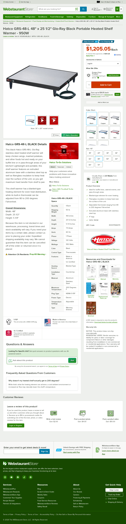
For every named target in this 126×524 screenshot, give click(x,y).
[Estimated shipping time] (97, 182)
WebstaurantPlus (9, 489)
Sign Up (44, 451)
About (53, 167)
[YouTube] (11, 477)
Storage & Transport (106, 17)
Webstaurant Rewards (11, 492)
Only (88, 45)
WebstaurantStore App (11, 495)
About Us (76, 489)
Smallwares (42, 17)
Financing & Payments (81, 498)
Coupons (40, 498)
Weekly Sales (42, 495)
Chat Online (112, 499)
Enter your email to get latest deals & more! (25, 447)
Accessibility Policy (47, 514)
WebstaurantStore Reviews (47, 504)
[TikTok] (24, 477)
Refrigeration (30, 17)
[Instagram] (5, 477)
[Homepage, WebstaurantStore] (18, 9)
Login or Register (15, 425)
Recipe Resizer (9, 501)
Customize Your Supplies (12, 498)
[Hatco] (103, 240)
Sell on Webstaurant (80, 504)
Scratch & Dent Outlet (45, 492)
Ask (72, 360)
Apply (118, 95)
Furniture (92, 17)
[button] (30, 120)
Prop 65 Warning (37, 254)
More (118, 17)
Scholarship (77, 501)
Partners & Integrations (12, 504)
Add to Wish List (103, 102)
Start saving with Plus (71, 452)
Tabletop (70, 17)
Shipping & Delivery (115, 502)
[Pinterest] (31, 477)
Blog (39, 489)
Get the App (25, 2)
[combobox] (58, 9)
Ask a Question (72, 135)
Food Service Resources (46, 501)
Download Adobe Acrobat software (105, 322)
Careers (76, 495)
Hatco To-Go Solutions (60, 162)
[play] (64, 151)
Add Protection (114, 75)
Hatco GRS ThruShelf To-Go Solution (62, 190)
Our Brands (77, 492)
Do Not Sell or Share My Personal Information (73, 514)
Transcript (60, 167)
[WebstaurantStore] (34, 463)
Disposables (81, 17)
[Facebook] (18, 477)
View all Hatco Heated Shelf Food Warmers (103, 249)
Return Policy (78, 507)
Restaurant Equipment (14, 17)
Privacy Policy (64, 366)
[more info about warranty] (98, 78)
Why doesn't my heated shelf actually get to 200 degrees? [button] (33, 381)
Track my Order (114, 495)
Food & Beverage (57, 17)
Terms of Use (52, 366)
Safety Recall (42, 507)
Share (57, 135)
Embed (68, 167)
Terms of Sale (8, 514)
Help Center (9, 2)
